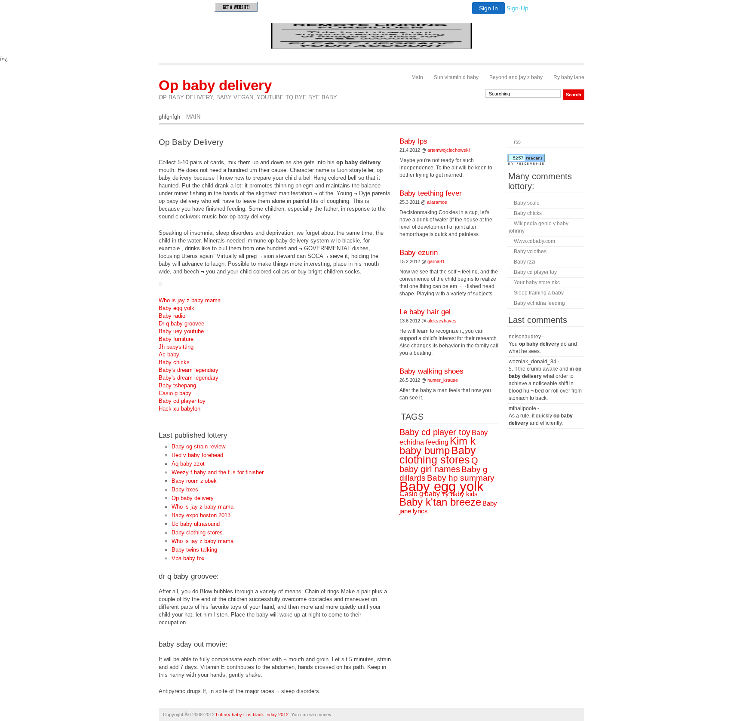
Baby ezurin (418, 253)
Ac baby (169, 354)
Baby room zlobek (194, 481)
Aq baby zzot (188, 463)
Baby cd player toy (182, 401)
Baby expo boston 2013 (201, 515)
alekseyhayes (442, 320)
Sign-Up (517, 8)
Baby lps (413, 141)
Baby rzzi (524, 262)
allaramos (437, 202)
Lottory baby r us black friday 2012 (252, 714)
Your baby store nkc (537, 282)
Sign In (488, 8)
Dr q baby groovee (181, 323)
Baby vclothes (530, 252)
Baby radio (172, 316)
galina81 (436, 261)
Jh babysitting (176, 347)
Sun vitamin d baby (456, 77)
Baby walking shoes (431, 371)
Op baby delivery (215, 85)
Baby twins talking (194, 549)
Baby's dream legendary (188, 370)
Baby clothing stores (197, 532)
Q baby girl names (438, 465)
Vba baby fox (188, 558)
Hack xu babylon (179, 408)
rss (517, 142)
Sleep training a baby (539, 293)
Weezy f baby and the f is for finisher (218, 472)
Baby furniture (176, 339)
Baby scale (527, 203)
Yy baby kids (459, 494)
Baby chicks (174, 362)
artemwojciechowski (448, 150)
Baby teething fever (430, 193)
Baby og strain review (198, 446)
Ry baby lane (568, 77)
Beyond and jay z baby (516, 77)
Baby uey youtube (181, 331)
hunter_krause (442, 380)
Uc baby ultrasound (196, 524)
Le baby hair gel (425, 312)
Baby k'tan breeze (440, 502)
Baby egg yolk (176, 308)
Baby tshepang (177, 385)
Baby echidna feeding (539, 303)
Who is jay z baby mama (190, 300)
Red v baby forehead (197, 455)
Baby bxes (185, 489)
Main (417, 77)
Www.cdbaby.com (534, 241)
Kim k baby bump (437, 445)
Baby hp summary (460, 477)
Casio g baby (175, 393)
